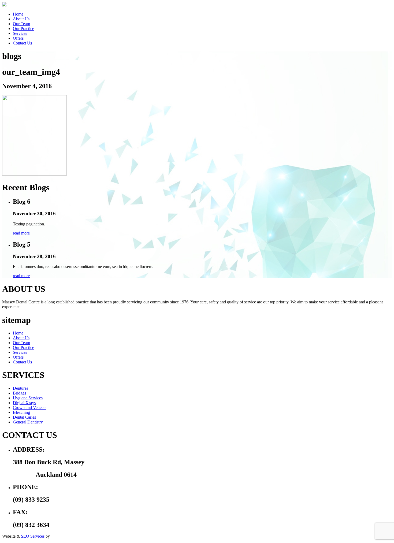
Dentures (20, 388)
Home (18, 14)
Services (20, 33)
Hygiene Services (28, 398)
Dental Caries (24, 417)
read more (21, 233)
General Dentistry (28, 422)
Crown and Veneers (29, 407)
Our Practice (23, 28)
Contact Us (22, 43)
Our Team (21, 23)
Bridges (19, 393)
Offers (18, 38)
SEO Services (32, 536)
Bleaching (21, 412)
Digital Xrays (24, 402)
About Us (21, 19)
